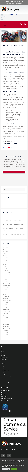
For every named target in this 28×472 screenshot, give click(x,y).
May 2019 (5, 292)
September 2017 (7, 311)
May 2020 (5, 279)
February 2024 (6, 260)
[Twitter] (6, 147)
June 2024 (5, 251)
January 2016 (6, 326)
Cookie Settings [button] (5, 469)
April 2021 (5, 268)
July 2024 (5, 249)
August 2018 (5, 302)
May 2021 (5, 266)
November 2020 (6, 275)
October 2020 (6, 277)
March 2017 (5, 317)
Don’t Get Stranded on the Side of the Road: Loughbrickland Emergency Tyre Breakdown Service (13, 230)
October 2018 (6, 298)
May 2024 (5, 253)
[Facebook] (3, 147)
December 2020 (6, 272)
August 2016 (5, 322)
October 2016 (6, 319)
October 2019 (6, 287)
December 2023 (6, 262)
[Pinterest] (9, 147)
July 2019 (5, 290)
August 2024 (5, 247)
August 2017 (5, 313)
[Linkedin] (11, 147)
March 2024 (5, 257)
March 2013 (5, 337)
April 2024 (5, 255)
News (4, 203)
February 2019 (6, 296)
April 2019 (5, 294)
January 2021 (6, 270)
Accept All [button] (13, 469)
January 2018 (6, 309)
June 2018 (5, 304)
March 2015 (5, 330)
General (5, 49)
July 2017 (5, 315)
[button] (5, 25)
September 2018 (7, 300)
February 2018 (6, 307)
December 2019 (6, 283)
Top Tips (5, 205)
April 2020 (5, 281)
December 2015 (6, 328)
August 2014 (5, 334)
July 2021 (5, 264)
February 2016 (6, 324)
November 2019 (6, 285)
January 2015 (6, 332)
